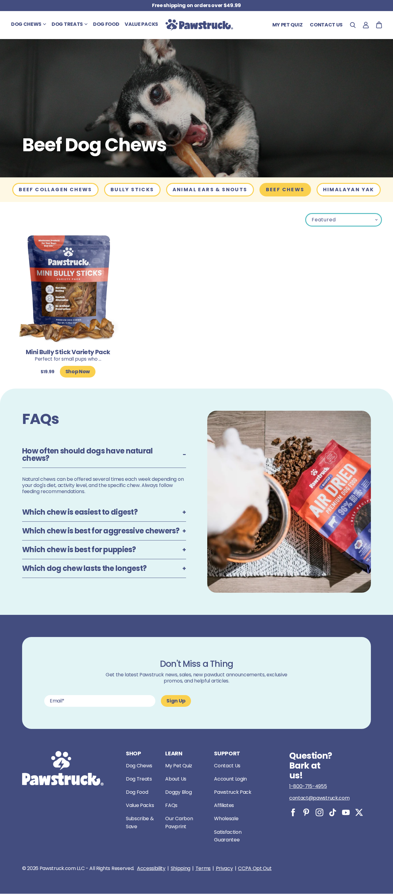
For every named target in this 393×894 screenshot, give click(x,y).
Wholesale (226, 818)
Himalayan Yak (348, 189)
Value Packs (140, 805)
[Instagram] (319, 812)
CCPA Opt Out (254, 868)
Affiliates (224, 805)
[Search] (353, 25)
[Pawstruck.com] (199, 25)
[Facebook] (293, 812)
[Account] (366, 25)
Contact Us (227, 765)
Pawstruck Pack (232, 792)
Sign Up (175, 700)
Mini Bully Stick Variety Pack (68, 352)
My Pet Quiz (287, 24)
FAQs (171, 805)
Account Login (230, 778)
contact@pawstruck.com (319, 797)
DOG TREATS (67, 24)
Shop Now (77, 371)
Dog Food (137, 792)
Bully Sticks (132, 189)
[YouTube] (346, 812)
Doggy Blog (178, 792)
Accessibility (151, 868)
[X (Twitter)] (359, 812)
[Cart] (379, 25)
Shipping (180, 868)
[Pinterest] (306, 812)
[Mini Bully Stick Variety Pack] (68, 289)
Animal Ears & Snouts (210, 189)
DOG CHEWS (26, 24)
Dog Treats (139, 778)
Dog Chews (139, 765)
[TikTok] (333, 812)
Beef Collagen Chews (55, 189)
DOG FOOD (106, 24)
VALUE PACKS (141, 24)
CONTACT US (326, 24)
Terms (203, 868)
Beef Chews (285, 189)
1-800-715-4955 (308, 786)
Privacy (224, 868)
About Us (175, 778)
